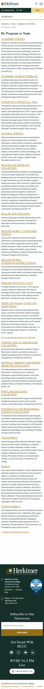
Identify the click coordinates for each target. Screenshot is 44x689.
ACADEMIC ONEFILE (13, 39)
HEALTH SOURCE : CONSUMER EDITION (19, 232)
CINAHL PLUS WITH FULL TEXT (19, 102)
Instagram (18, 652)
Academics (5, 24)
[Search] (36, 4)
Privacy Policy (27, 686)
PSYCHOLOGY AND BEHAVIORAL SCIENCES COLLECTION (20, 410)
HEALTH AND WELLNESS (15, 213)
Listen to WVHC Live (23, 671)
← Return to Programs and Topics (15, 532)
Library (13, 24)
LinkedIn (32, 652)
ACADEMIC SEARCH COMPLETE (19, 76)
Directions (9, 590)
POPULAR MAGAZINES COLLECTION (14, 393)
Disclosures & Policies (10, 686)
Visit (20, 10)
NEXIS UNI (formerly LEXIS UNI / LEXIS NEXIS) (19, 304)
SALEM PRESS (9, 437)
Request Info (9, 10)
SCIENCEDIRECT (10, 506)
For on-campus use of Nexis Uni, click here (18, 337)
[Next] (40, 16)
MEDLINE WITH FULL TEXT (17, 283)
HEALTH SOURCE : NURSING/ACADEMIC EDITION (18, 261)
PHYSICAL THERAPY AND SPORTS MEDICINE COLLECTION (20, 364)
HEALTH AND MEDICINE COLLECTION (15, 166)
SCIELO (5, 466)
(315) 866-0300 (17, 598)
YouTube (25, 652)
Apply (38, 10)
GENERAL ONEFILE (12, 133)
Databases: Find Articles (26, 24)
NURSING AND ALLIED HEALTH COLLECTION (19, 344)
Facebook (11, 652)
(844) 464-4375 (11, 603)
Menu (41, 4)
